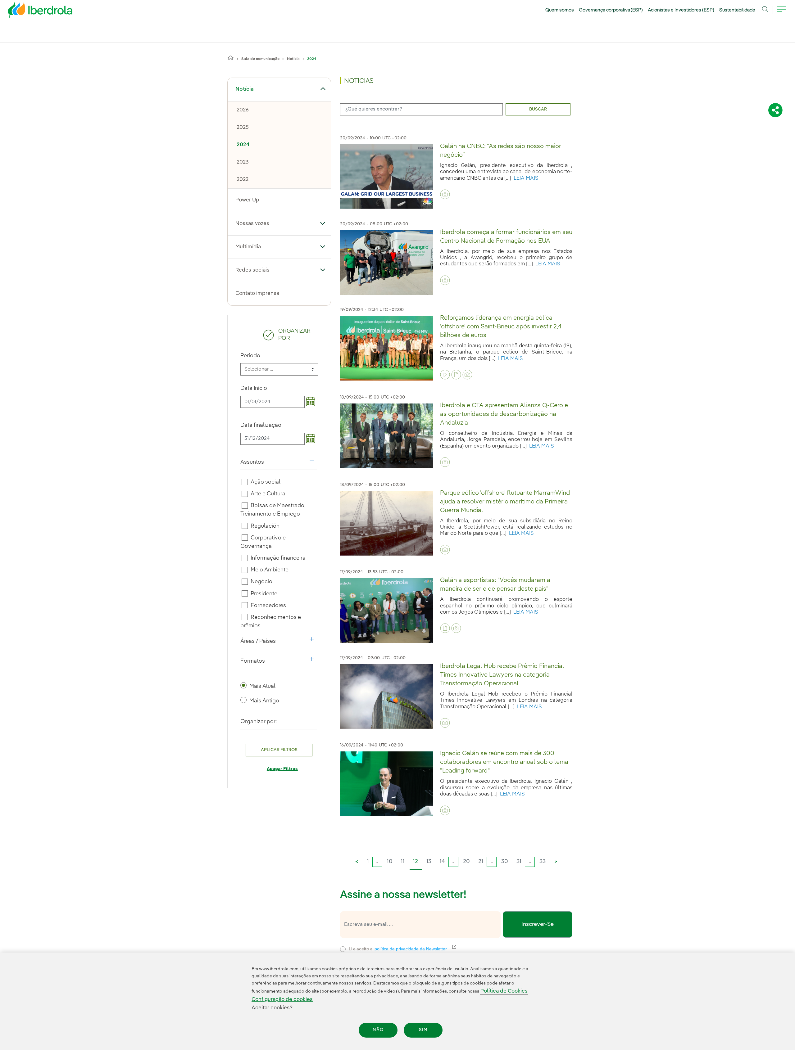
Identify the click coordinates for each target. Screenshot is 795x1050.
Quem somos (559, 10)
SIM (423, 1030)
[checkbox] (245, 482)
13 (428, 861)
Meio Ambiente (269, 570)
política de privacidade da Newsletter (414, 948)
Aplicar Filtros (279, 750)
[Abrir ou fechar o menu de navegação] (781, 13)
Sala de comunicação (260, 59)
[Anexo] (456, 375)
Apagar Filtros (282, 769)
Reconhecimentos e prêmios (270, 622)
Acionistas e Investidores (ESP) (681, 10)
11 (403, 861)
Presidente (264, 593)
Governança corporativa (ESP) (611, 10)
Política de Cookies (504, 991)
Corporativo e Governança (263, 542)
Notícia (293, 59)
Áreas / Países (278, 642)
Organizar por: (258, 721)
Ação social (265, 482)
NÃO (378, 1030)
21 (480, 861)
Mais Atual (262, 686)
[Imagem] (445, 194)
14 (442, 861)
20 (466, 861)
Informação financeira (278, 558)
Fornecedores (268, 605)
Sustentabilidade (737, 10)
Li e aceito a (438, 948)
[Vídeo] (445, 375)
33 (542, 861)
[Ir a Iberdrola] (31, 12)
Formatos (278, 662)
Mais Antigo (264, 701)
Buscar (538, 109)
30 (504, 861)
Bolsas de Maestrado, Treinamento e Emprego (273, 510)
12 (415, 861)
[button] (322, 88)
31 (518, 861)
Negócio (261, 581)
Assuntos (278, 463)
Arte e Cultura (268, 494)
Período (250, 355)
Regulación (265, 526)
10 (390, 861)
